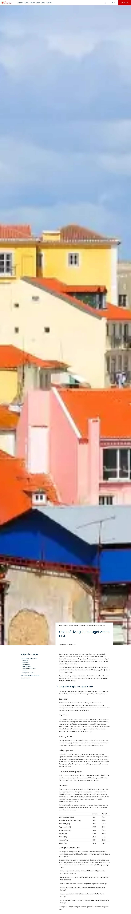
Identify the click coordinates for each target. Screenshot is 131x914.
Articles (66, 625)
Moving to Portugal (79, 625)
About (43, 3)
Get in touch (124, 3)
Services (32, 3)
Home (60, 625)
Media (38, 3)
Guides (26, 3)
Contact (48, 3)
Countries (20, 3)
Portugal (71, 625)
